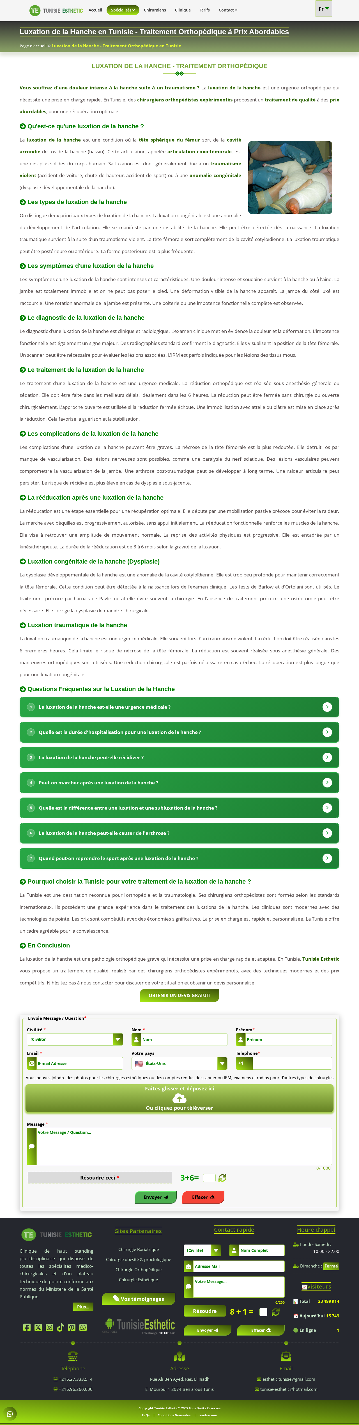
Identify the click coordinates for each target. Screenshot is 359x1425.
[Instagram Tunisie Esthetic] (50, 1328)
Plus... (83, 1307)
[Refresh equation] (221, 1178)
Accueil (95, 10)
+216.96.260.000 (75, 1389)
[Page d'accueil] (56, 17)
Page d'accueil (33, 45)
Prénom (245, 1029)
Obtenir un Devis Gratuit (179, 995)
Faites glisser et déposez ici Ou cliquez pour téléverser (179, 1098)
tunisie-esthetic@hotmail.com (288, 1389)
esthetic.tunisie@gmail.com (289, 1379)
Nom (138, 1029)
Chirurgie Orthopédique (139, 1269)
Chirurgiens (155, 10)
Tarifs (205, 10)
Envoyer (153, 1197)
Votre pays (143, 1053)
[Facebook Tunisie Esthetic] (28, 1328)
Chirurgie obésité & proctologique (138, 1259)
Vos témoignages (142, 1299)
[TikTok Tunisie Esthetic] (62, 1328)
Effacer (200, 1197)
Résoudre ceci (99, 1177)
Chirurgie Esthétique (138, 1279)
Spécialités (121, 10)
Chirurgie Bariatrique (138, 1249)
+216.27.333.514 (75, 1379)
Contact (226, 10)
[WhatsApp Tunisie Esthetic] (84, 1328)
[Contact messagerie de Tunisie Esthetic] (10, 1414)
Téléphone (248, 1053)
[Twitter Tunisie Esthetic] (39, 1328)
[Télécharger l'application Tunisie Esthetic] (139, 1323)
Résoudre (205, 1311)
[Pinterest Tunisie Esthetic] (73, 1328)
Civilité (36, 1029)
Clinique (183, 10)
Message (37, 1124)
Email (34, 1053)
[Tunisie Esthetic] (56, 1234)
